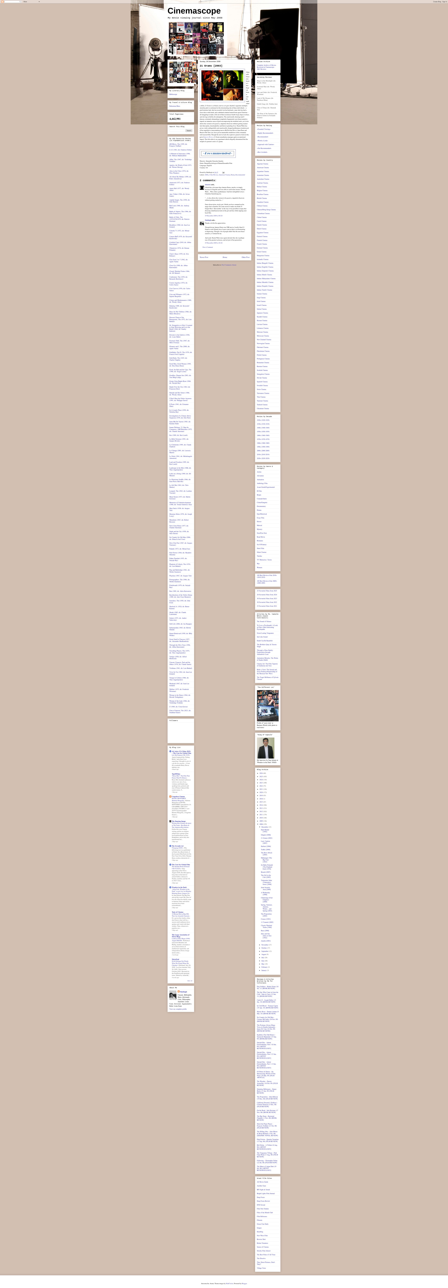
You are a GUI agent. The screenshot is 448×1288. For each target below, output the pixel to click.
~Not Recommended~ (264, 148)
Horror (259, 521)
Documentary (261, 506)
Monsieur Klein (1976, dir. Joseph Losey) (180, 515)
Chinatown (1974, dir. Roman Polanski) (179, 249)
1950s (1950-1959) (263, 431)
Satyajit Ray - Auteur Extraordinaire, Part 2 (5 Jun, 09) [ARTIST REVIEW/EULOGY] (266, 1055)
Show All (189, 981)
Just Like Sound (262, 637)
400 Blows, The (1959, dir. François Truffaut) (178, 145)
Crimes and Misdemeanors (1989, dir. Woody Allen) (180, 301)
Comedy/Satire (262, 499)
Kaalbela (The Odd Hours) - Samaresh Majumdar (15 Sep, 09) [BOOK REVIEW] (266, 1037)
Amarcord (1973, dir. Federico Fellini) (179, 183)
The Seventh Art (178, 846)
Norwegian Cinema (263, 343)
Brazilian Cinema (262, 194)
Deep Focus (261, 1197)
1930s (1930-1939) (263, 424)
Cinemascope (194, 10)
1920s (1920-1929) (263, 420)
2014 (261, 805)
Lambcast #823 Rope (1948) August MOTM (181, 939)
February (264, 967)
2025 (261, 776)
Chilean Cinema (262, 206)
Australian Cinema (263, 179)
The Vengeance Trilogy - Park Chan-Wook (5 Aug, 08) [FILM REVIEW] (267, 1155)
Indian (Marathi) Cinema (265, 282)
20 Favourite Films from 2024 (267, 594)
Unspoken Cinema (178, 796)
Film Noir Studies (263, 1209)
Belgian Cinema (262, 190)
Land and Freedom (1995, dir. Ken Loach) (179, 463)
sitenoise (208, 184)
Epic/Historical (262, 514)
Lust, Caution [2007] (265, 842)
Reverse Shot (261, 1239)
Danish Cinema (262, 225)
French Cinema (262, 244)
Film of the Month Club (265, 1212)
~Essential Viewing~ (264, 129)
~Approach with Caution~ (265, 144)
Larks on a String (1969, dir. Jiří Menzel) (180, 474)
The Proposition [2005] (266, 915)
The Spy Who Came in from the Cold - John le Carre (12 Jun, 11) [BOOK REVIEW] (267, 994)
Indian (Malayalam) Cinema (266, 278)
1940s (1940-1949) (263, 428)
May (263, 964)
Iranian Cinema (262, 294)
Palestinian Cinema (263, 351)
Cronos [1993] (266, 919)
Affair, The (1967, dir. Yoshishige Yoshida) (180, 160)
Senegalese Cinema (263, 374)
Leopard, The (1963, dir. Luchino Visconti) (180, 492)
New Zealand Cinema (264, 339)
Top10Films (176, 774)
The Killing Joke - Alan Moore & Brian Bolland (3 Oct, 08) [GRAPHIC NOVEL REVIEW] (267, 1133)
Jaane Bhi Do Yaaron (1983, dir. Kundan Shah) (180, 422)
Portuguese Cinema (263, 359)
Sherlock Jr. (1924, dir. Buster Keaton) (179, 607)
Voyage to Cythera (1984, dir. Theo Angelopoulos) (179, 679)
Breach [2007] (265, 872)
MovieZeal (175, 959)
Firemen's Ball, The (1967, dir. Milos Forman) (179, 342)
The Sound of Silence (264, 621)
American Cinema (224, 175)
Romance (260, 540)
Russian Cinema (262, 366)
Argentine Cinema (263, 171)
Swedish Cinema (262, 385)
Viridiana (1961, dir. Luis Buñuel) (180, 668)
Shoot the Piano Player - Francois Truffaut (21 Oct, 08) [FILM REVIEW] (267, 1126)
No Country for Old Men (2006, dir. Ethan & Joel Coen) (180, 538)
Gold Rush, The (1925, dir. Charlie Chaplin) (178, 359)
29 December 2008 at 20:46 (213, 243)
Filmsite (259, 1220)
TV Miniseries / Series (264, 560)
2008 (261, 824)
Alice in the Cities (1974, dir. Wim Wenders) (179, 172)
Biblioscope (173, 94)
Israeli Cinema (261, 305)
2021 (261, 789)
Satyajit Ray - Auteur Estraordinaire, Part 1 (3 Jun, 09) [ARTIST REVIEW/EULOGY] (266, 1065)
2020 (261, 792)
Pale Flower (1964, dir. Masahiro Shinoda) (180, 554)
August (264, 954)
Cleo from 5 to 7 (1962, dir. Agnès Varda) (178, 260)
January (264, 970)
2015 (261, 802)
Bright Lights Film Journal (266, 1193)
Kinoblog (260, 1232)
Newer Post (204, 257)
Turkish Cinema (262, 404)
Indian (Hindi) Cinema (264, 274)
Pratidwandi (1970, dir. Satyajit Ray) (179, 586)
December (265, 827)
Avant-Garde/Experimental (266, 487)
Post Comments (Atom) (229, 265)
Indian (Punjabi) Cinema (265, 286)
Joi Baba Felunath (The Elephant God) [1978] (267, 867)
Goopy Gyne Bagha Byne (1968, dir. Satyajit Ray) (180, 382)
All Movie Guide (262, 1182)
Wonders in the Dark (179, 887)
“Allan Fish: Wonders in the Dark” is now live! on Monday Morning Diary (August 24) (181, 891)
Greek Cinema (261, 252)
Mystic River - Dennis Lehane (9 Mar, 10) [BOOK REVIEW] (268, 1012)
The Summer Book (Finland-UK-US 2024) (181, 867)
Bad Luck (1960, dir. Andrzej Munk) (179, 206)
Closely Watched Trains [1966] (266, 926)
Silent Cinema (261, 552)
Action (259, 472)
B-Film (259, 491)
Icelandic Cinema (262, 259)
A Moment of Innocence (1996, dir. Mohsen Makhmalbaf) (179, 154)
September (265, 951)
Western (259, 567)
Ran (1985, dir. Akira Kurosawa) (180, 591)
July (263, 957)
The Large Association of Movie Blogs (180, 936)
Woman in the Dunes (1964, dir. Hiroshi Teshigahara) (180, 696)
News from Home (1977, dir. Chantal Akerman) (179, 527)
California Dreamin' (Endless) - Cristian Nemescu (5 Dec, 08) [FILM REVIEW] (267, 1104)
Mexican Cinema (262, 332)
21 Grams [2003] (266, 838)
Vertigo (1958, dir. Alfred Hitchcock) (178, 657)
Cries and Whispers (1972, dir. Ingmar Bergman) (179, 295)
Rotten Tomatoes (262, 1243)
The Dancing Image (179, 821)
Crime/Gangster (262, 502)
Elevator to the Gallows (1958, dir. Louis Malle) (179, 336)
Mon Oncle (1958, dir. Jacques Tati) (179, 509)
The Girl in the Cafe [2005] (266, 876)
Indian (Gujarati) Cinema (265, 271)
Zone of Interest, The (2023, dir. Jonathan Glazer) (180, 711)
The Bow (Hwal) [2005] (266, 854)
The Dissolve (261, 1258)
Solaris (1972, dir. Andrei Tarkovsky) (177, 619)
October (264, 948)
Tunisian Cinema (262, 401)
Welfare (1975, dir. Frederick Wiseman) (179, 690)
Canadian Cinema (262, 202)
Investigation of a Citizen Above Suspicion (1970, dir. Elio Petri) (180, 417)
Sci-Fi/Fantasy (261, 544)
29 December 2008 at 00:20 (213, 216)
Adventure (260, 476)
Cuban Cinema (262, 217)
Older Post (245, 257)
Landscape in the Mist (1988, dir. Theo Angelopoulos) (180, 469)
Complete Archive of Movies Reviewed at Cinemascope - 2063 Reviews (266, 67)
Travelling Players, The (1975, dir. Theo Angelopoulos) (179, 652)
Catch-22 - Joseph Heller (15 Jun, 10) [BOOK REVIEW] (266, 1001)
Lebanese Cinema (262, 328)
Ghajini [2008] (266, 835)
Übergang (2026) (177, 848)
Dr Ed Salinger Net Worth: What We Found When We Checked (180, 963)
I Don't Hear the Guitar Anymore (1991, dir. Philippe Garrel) (180, 399)
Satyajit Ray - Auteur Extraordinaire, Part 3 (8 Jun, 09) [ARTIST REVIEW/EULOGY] (266, 1045)
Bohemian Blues (174, 106)
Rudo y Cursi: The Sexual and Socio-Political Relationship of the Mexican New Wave (267, 671)
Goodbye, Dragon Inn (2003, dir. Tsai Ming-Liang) (180, 376)
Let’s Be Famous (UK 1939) (181, 755)
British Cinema (262, 198)
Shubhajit (208, 220)
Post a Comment (208, 247)
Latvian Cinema (262, 324)
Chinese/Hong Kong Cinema (266, 209)
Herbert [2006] (266, 846)
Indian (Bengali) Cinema (265, 263)
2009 (261, 821)
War (258, 563)
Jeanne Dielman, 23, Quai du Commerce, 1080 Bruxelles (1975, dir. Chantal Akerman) (180, 429)
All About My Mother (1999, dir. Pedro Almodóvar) (180, 178)
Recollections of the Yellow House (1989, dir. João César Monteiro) (180, 596)
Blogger (244, 1283)
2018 (261, 799)
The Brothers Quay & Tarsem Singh (266, 645)
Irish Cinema (261, 301)
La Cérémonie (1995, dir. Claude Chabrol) (180, 446)
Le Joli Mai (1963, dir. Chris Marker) (178, 486)
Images (259, 1228)
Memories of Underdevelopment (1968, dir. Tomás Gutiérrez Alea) (180, 503)
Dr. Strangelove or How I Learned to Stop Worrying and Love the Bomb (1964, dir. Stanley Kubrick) (180, 328)
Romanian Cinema (263, 362)
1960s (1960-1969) (263, 435)
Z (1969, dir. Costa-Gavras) (178, 706)
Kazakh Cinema (262, 317)
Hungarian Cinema (263, 255)
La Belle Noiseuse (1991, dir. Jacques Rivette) (179, 440)
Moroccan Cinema (263, 336)
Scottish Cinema (262, 370)
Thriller (259, 556)
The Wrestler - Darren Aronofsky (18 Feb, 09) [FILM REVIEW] (267, 1083)
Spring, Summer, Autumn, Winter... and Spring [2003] (266, 908)
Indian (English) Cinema (265, 267)
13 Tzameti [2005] (267, 922)
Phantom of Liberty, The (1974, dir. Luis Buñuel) (180, 565)
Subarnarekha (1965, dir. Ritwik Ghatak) (180, 629)
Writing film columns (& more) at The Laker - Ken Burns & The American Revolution (181, 825)
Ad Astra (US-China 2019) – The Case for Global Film (181, 752)
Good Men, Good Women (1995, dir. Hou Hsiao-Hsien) (180, 365)
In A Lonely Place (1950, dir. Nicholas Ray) (179, 411)
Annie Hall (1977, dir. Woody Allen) (179, 189)
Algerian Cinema (262, 164)
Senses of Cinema (263, 1247)
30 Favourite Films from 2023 (267, 598)
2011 (261, 814)
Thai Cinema (261, 397)
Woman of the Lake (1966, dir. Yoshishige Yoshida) (179, 702)
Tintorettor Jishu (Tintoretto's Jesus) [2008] (266, 882)
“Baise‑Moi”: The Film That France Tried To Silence (181, 777)
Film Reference (262, 1216)
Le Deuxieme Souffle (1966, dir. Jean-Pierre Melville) (180, 480)
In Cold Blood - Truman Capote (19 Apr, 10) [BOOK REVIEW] (267, 1007)
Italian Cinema (262, 309)
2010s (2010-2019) (263, 454)
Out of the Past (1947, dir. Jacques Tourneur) (180, 544)
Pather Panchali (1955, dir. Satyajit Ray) (178, 559)
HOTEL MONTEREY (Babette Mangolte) (179, 799)
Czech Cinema (261, 221)
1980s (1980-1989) (263, 443)
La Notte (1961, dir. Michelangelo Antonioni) (180, 457)
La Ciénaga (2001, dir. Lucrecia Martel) (180, 451)
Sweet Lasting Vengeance (265, 633)
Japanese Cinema (262, 313)
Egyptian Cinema (262, 232)
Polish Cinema (261, 355)
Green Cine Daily (262, 1224)
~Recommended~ (262, 137)
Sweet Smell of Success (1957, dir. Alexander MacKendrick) (179, 640)
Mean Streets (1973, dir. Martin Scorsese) (179, 498)
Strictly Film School (263, 1251)
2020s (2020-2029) (263, 458)
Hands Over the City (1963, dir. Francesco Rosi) (179, 388)
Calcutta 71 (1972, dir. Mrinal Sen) (179, 232)
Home (225, 257)
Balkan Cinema (262, 186)
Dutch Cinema (261, 229)
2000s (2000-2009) (263, 451)
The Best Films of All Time (266, 1254)
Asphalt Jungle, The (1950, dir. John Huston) (179, 201)
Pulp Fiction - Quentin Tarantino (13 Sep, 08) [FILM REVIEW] (268, 1140)
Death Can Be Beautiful (265, 641)
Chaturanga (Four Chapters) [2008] (267, 900)
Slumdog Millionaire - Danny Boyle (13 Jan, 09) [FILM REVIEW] (266, 1091)
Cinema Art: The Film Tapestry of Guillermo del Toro (267, 665)
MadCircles (229, 1283)
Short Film (260, 548)
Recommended (240, 175)
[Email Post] (222, 172)
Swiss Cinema (261, 389)
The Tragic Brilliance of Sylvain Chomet (267, 678)
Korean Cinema (262, 320)
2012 (261, 811)
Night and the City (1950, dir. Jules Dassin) (179, 532)
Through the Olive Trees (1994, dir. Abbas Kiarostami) (179, 646)
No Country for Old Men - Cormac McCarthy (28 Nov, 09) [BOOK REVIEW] (267, 1019)
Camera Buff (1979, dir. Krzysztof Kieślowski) (180, 237)
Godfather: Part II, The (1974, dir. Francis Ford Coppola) (180, 353)
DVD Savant (261, 1205)
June (263, 961)
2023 (261, 783)
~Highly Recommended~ (265, 133)
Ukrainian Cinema (263, 408)
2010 (261, 818)
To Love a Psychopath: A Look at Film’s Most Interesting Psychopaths (267, 627)
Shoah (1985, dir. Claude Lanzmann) (177, 613)
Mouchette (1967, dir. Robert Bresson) (179, 521)
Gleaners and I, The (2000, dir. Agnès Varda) (179, 347)
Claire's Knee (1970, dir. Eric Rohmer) (179, 255)
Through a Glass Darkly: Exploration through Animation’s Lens (265, 652)
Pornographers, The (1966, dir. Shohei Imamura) (179, 580)
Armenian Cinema (263, 175)
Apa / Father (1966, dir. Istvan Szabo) (179, 195)
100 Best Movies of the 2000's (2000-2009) (267, 582)
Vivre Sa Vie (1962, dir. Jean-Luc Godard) (180, 673)
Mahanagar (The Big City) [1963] (266, 860)
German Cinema (262, 248)
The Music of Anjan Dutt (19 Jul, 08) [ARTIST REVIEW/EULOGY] (266, 1168)
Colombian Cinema (263, 213)
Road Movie (261, 537)
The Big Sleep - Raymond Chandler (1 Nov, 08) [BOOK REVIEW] (267, 1118)
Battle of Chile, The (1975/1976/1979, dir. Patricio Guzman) (179, 219)
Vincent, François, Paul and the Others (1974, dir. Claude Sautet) (180, 663)
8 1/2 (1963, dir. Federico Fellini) (180, 150)
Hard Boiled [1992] (265, 831)
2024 (261, 779)
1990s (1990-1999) (263, 447)
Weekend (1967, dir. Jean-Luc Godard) (179, 684)
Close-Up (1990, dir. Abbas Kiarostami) (178, 266)
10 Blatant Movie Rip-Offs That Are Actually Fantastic (181, 915)
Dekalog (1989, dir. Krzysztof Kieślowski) (179, 307)
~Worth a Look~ (262, 140)
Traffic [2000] (265, 849)
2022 (261, 786)
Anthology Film (262, 483)
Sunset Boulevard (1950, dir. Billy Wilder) (180, 634)
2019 (261, 795)
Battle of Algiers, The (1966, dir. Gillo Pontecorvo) (180, 212)
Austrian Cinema (262, 183)
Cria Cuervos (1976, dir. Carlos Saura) (179, 289)
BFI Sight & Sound (263, 1189)
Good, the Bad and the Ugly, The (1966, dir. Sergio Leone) (180, 370)
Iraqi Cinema (261, 297)
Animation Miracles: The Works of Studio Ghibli (267, 659)
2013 (261, 808)
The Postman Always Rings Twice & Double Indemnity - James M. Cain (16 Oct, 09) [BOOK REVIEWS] (266, 1028)
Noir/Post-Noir (262, 533)
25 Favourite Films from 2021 (267, 606)
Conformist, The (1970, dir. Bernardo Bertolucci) (178, 278)
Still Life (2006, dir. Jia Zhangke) (180, 624)
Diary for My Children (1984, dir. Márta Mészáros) (180, 313)
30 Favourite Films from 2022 (267, 602)
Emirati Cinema (262, 236)
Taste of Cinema (177, 912)
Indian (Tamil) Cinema (264, 290)
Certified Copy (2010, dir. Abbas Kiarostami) (180, 243)
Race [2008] (265, 930)
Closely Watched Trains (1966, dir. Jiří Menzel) (179, 272)
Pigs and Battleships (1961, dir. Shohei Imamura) (179, 571)
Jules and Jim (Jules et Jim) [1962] (266, 936)
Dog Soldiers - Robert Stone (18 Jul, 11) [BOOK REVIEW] (267, 987)
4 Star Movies (213, 175)
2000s (207, 175)
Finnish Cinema (262, 240)
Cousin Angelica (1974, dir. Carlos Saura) (178, 284)
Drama (233, 175)
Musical (259, 525)
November (265, 945)
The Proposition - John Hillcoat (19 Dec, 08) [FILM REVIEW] (267, 1098)
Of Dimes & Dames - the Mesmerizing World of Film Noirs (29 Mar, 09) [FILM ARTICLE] (266, 1074)
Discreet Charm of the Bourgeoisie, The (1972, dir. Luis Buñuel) (180, 319)
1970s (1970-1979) (263, 439)
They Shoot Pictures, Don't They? (266, 1263)
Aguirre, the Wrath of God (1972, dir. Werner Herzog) (180, 166)
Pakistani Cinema (262, 347)
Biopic (259, 495)
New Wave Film (262, 1235)
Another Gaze (261, 1186)
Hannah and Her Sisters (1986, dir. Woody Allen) (179, 394)
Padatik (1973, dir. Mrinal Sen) (179, 549)
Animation (260, 479)
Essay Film (260, 518)
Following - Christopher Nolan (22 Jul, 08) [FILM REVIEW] (267, 1161)
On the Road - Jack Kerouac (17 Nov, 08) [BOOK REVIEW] (267, 1111)
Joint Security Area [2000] (266, 888)
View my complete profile (178, 1009)
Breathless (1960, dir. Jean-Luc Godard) (179, 226)
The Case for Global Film (181, 864)
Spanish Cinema (262, 381)
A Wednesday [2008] (265, 893)
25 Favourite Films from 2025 (267, 591)
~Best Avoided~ (262, 152)
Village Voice (261, 1268)
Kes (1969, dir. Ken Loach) (178, 435)
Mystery (259, 529)
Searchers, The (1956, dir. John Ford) (179, 602)
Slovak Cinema (262, 378)
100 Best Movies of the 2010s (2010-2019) (266, 576)
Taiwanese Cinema (263, 393)
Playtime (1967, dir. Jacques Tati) (180, 576)
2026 (261, 773)
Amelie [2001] (266, 941)
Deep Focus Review (263, 1201)
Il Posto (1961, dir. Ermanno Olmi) (179, 405)
